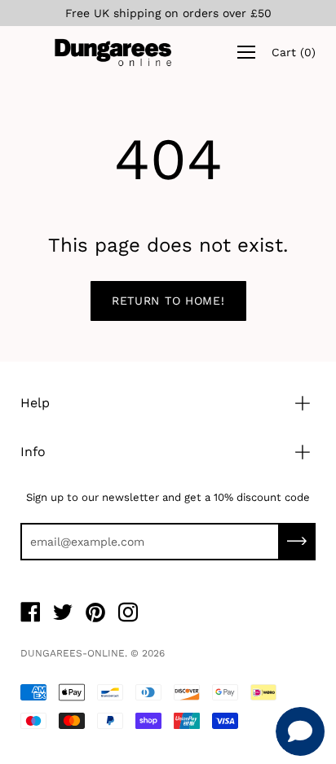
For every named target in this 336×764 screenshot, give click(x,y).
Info (33, 451)
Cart (294, 52)
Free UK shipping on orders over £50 (168, 13)
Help (35, 403)
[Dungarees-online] (113, 52)
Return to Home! (168, 300)
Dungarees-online (72, 653)
